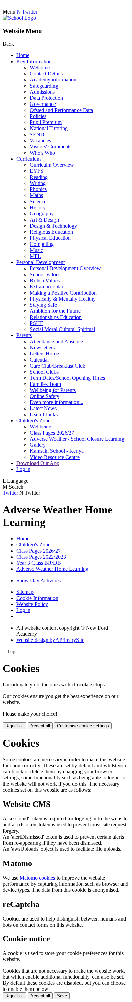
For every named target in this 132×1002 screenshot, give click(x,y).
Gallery (38, 445)
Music (36, 250)
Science (38, 201)
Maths (36, 195)
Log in (23, 469)
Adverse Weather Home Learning (52, 569)
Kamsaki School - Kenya (57, 451)
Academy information (53, 80)
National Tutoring (49, 128)
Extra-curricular (46, 286)
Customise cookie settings (83, 725)
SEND (37, 134)
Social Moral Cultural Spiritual (62, 329)
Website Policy (32, 604)
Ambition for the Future (55, 311)
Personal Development (40, 262)
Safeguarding (44, 86)
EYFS (36, 171)
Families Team (45, 384)
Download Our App (37, 463)
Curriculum (28, 159)
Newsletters (42, 347)
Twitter (10, 493)
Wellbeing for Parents (53, 390)
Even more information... (56, 402)
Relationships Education (56, 317)
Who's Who (42, 153)
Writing (38, 183)
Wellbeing (40, 426)
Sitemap (25, 592)
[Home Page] (19, 18)
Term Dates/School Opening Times (67, 378)
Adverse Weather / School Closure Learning (77, 439)
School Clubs (44, 372)
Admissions (42, 92)
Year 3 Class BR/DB (38, 563)
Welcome (40, 67)
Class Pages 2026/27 (52, 433)
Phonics (38, 189)
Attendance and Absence (56, 341)
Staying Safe (43, 305)
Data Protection (46, 98)
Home (22, 55)
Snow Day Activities (38, 580)
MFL (35, 256)
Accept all (40, 725)
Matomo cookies (37, 878)
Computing (42, 244)
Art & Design (44, 220)
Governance (43, 104)
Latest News (43, 408)
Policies (38, 116)
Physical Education (50, 238)
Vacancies (40, 140)
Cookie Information (37, 598)
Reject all (14, 725)
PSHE (36, 323)
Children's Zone (33, 420)
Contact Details (46, 73)
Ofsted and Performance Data (61, 110)
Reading (39, 177)
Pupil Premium (46, 122)
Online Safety (44, 396)
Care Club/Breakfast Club (57, 366)
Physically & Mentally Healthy (63, 299)
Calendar (39, 360)
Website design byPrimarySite (50, 640)
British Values (45, 280)
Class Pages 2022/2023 (41, 557)
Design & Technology (53, 226)
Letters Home (44, 353)
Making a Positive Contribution (63, 293)
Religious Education (51, 232)
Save (62, 995)
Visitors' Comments (50, 146)
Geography (42, 213)
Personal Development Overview (65, 268)
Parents (24, 335)
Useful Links (44, 414)
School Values (45, 274)
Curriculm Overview (52, 165)
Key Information (34, 61)
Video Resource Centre (55, 457)
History (38, 207)
